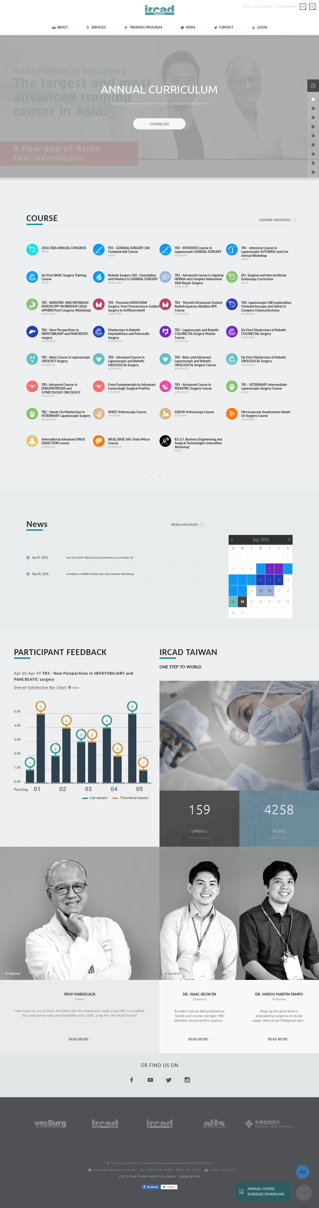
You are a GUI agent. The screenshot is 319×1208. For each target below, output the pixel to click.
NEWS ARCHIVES (184, 525)
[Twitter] (169, 1186)
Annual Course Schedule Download (266, 1191)
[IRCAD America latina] (160, 1123)
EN (303, 6)
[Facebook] (151, 1186)
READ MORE (79, 1039)
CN (312, 6)
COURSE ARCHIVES (274, 220)
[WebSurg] (50, 1123)
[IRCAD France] (105, 1123)
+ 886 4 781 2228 (187, 1170)
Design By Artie (189, 1176)
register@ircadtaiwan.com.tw (114, 1170)
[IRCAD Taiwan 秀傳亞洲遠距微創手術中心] (159, 15)
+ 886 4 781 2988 (158, 1170)
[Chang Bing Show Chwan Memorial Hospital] (268, 1123)
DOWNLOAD (159, 124)
